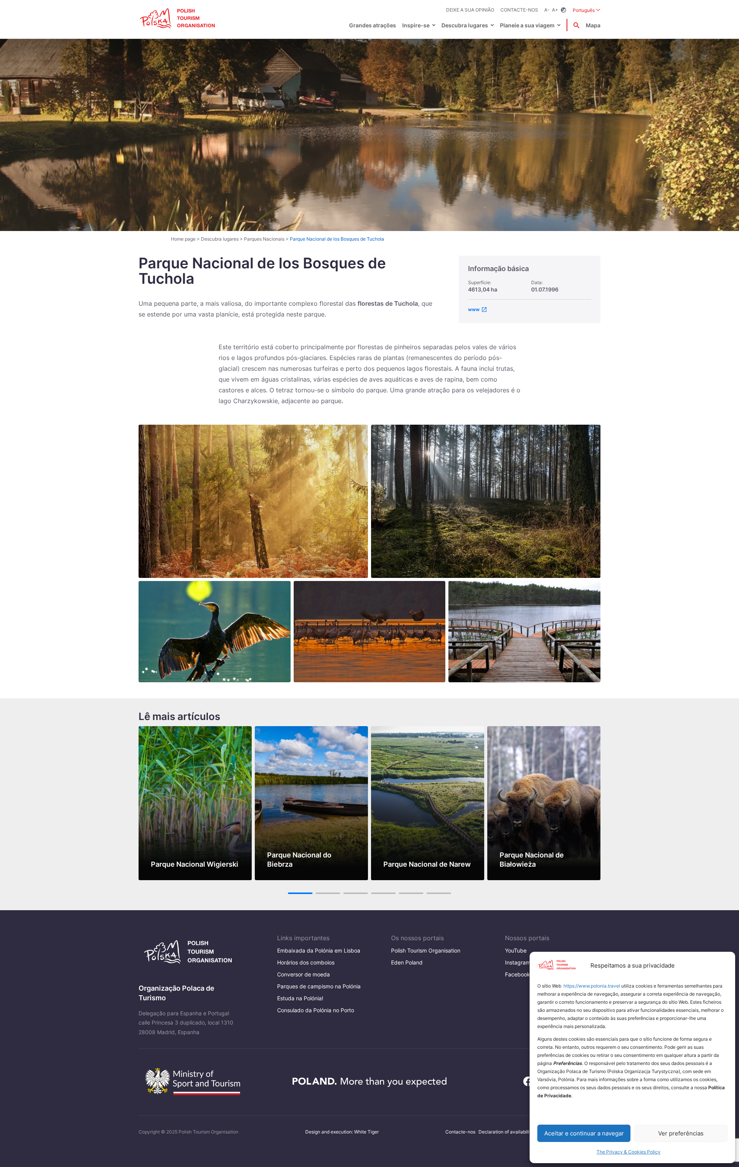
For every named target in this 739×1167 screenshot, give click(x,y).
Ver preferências (681, 1133)
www (474, 309)
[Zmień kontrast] (563, 10)
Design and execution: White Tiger (342, 1132)
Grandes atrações (372, 25)
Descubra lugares (464, 25)
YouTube (516, 950)
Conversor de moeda (303, 974)
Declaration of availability (505, 1132)
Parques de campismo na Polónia (319, 986)
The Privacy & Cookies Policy (628, 1152)
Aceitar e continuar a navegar (584, 1133)
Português (586, 10)
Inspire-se (416, 25)
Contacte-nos (519, 10)
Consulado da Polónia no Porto (315, 1010)
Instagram (517, 962)
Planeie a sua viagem (527, 25)
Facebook (517, 974)
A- (547, 10)
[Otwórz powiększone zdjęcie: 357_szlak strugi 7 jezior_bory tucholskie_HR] (524, 631)
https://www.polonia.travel (591, 986)
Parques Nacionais (264, 239)
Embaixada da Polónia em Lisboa (318, 950)
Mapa (593, 25)
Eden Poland (407, 962)
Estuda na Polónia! (300, 998)
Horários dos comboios (305, 962)
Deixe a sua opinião (470, 10)
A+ (555, 10)
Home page (183, 239)
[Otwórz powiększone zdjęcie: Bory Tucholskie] (485, 501)
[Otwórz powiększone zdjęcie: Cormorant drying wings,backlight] (215, 631)
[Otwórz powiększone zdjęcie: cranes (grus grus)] (370, 631)
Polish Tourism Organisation (425, 950)
